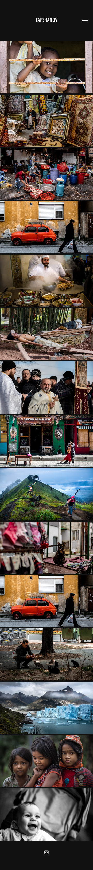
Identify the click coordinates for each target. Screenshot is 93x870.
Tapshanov (46, 20)
